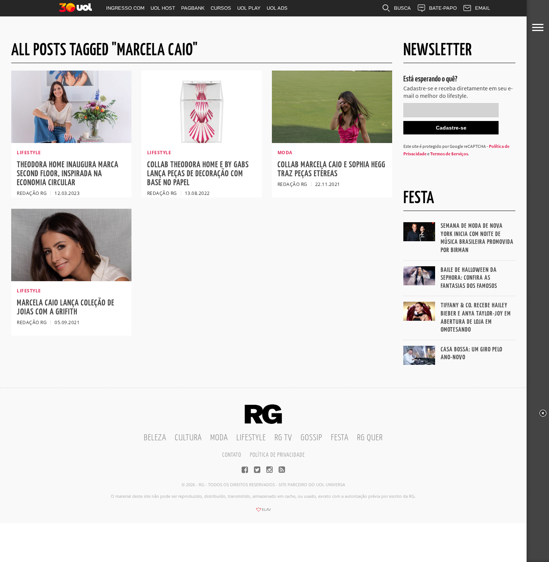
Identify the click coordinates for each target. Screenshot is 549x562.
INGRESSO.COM (125, 8)
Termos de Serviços (449, 153)
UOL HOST (163, 8)
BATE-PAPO (443, 8)
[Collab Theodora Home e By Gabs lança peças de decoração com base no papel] (202, 141)
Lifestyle (251, 438)
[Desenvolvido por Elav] (263, 512)
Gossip (311, 438)
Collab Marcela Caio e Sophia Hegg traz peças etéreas (331, 169)
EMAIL (482, 8)
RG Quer (370, 438)
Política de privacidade (277, 455)
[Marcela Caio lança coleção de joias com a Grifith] (71, 279)
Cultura (188, 438)
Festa (339, 438)
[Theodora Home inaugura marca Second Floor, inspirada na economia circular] (71, 141)
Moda (219, 438)
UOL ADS (277, 8)
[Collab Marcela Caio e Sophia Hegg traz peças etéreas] (332, 141)
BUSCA (402, 8)
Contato (231, 455)
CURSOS (221, 8)
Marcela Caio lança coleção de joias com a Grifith (65, 307)
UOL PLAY (249, 8)
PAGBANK (193, 8)
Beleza (155, 438)
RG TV (283, 438)
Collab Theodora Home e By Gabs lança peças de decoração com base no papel (198, 174)
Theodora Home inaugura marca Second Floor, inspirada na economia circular (67, 174)
